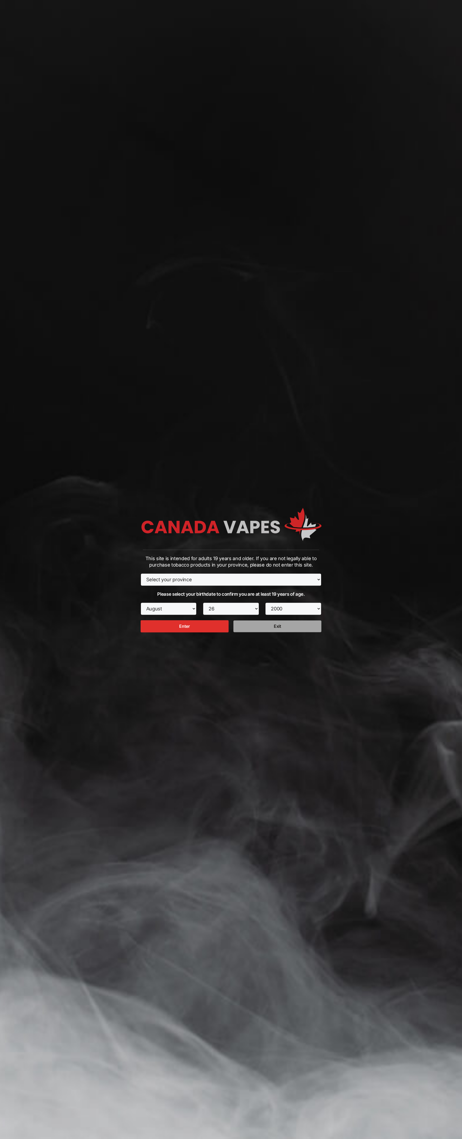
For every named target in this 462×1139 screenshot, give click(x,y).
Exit (277, 626)
